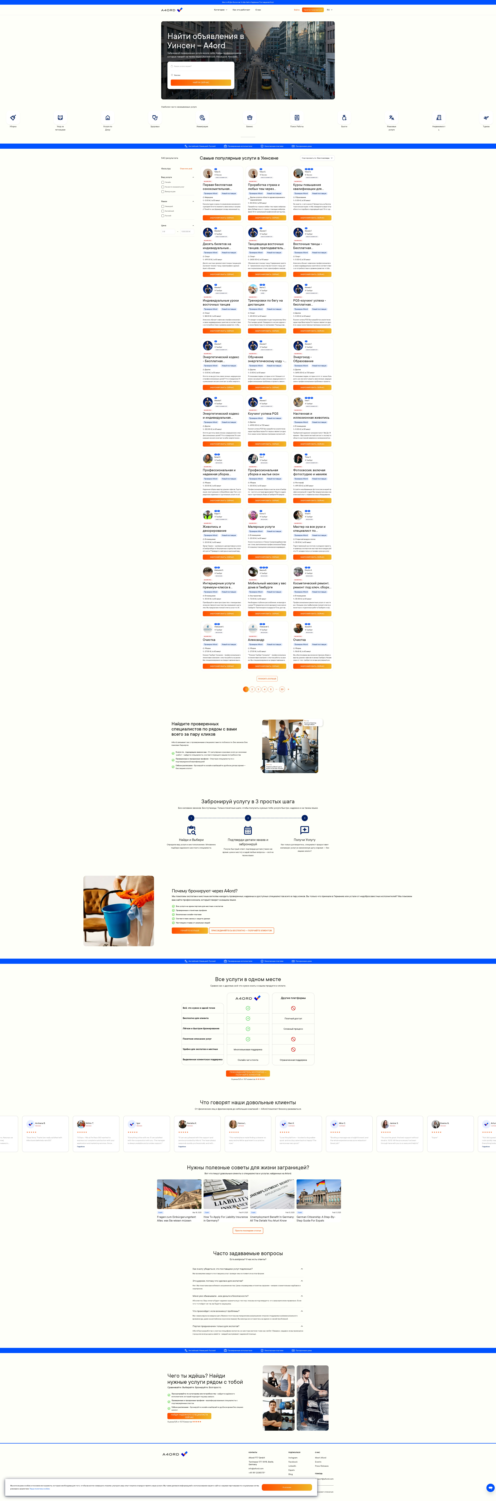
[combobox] (317, 158)
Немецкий (169, 206)
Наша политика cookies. (40, 1489)
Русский (168, 216)
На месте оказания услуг (174, 187)
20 (282, 689)
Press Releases (322, 1466)
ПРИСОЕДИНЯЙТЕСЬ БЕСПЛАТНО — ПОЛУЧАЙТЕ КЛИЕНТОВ (241, 930)
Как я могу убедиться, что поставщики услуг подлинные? (223, 1269)
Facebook (292, 1462)
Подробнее (486, 1147)
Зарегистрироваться (313, 10)
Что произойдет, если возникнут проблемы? (216, 1311)
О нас (258, 10)
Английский (169, 211)
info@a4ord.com (256, 1468)
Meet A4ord (320, 1458)
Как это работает (241, 10)
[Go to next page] (288, 689)
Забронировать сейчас (222, 218)
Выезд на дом (170, 191)
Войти (297, 10)
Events (318, 1462)
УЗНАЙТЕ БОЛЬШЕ (190, 930)
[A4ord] (172, 10)
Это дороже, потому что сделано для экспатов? (218, 1281)
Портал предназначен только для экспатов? (216, 1326)
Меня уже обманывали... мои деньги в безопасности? (221, 1296)
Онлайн (168, 182)
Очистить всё (186, 169)
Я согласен (287, 1487)
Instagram (292, 1458)
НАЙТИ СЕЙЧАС (201, 82)
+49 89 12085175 (257, 1473)
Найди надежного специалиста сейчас (189, 1416)
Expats (291, 1470)
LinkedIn (292, 1466)
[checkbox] (162, 182)
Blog (290, 1474)
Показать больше (267, 679)
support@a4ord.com (324, 1479)
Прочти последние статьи (248, 1230)
